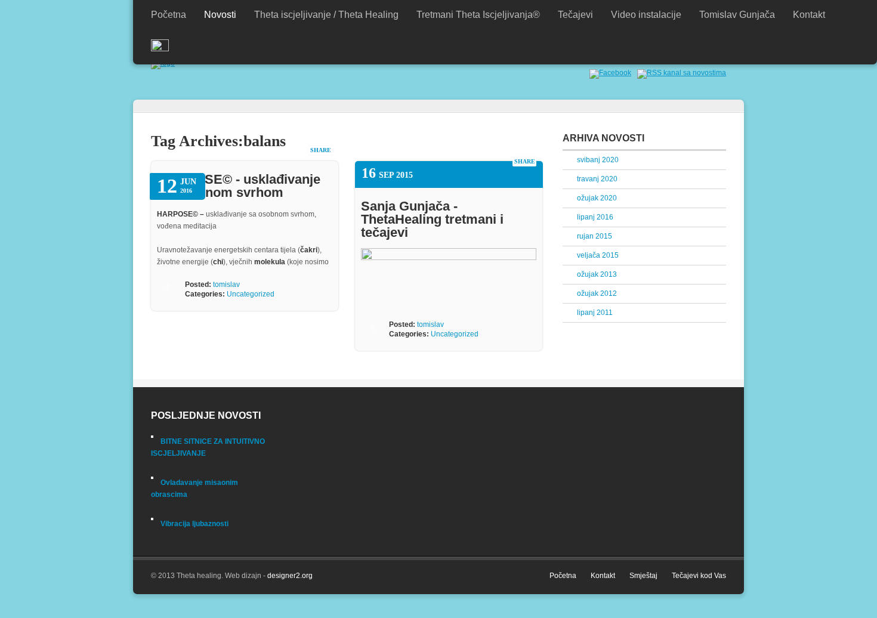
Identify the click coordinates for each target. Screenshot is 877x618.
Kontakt (809, 15)
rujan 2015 (594, 236)
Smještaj (643, 575)
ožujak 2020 (597, 198)
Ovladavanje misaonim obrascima (194, 488)
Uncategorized (250, 294)
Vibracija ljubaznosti (194, 524)
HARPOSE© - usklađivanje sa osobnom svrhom (238, 186)
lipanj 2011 (595, 312)
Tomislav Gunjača (737, 15)
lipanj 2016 (595, 217)
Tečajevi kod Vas (699, 575)
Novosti (220, 15)
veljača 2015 (598, 255)
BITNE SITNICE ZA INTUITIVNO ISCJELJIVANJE (208, 447)
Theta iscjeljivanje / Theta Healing (326, 15)
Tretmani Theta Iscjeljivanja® (478, 15)
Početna (168, 15)
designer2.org (290, 575)
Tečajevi (575, 15)
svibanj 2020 (598, 160)
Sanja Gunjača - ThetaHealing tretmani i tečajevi (432, 219)
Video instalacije (646, 15)
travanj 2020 (597, 179)
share (320, 150)
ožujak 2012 (597, 293)
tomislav (226, 284)
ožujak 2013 (597, 274)
